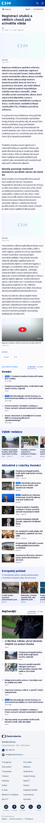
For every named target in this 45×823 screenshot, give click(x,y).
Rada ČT (26, 780)
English (4, 819)
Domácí (6, 357)
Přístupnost (29, 819)
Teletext (5, 776)
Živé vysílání (6, 767)
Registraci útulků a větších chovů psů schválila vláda (20, 343)
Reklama (26, 767)
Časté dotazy (28, 794)
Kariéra (26, 785)
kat (3, 28)
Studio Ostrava (29, 776)
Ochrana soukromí (15, 819)
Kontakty (27, 799)
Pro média (27, 762)
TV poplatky (6, 771)
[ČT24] (6, 3)
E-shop (5, 790)
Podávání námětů (30, 790)
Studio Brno (28, 771)
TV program (6, 762)
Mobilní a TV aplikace (10, 794)
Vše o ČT (5, 799)
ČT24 (15, 357)
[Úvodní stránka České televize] (11, 736)
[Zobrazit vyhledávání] (37, 3)
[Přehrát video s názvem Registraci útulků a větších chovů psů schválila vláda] (22, 329)
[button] (22, 329)
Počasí (4, 785)
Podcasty (5, 780)
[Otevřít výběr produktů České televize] (42, 3)
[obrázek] (22, 45)
